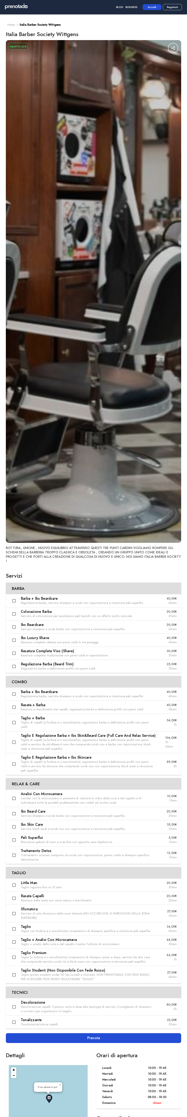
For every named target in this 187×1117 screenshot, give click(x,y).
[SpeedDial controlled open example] (173, 48)
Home (11, 25)
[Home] (16, 7)
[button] (93, 588)
